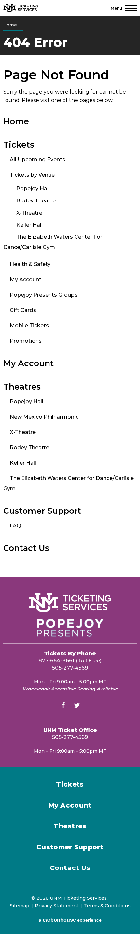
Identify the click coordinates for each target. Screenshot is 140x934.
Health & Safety (30, 264)
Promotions (26, 341)
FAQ (15, 526)
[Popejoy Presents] (70, 628)
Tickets (18, 145)
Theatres (22, 387)
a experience (70, 920)
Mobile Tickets (29, 325)
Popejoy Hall (33, 188)
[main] (70, 296)
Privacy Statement (56, 906)
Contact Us (26, 548)
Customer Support (42, 511)
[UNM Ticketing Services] (20, 8)
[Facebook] (63, 706)
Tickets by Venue (32, 175)
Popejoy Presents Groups (43, 295)
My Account (25, 279)
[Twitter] (77, 706)
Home (10, 24)
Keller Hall (29, 225)
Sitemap (19, 906)
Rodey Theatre (36, 201)
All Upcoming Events (37, 159)
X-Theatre (29, 213)
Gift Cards (23, 310)
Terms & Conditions (107, 906)
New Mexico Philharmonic (44, 417)
